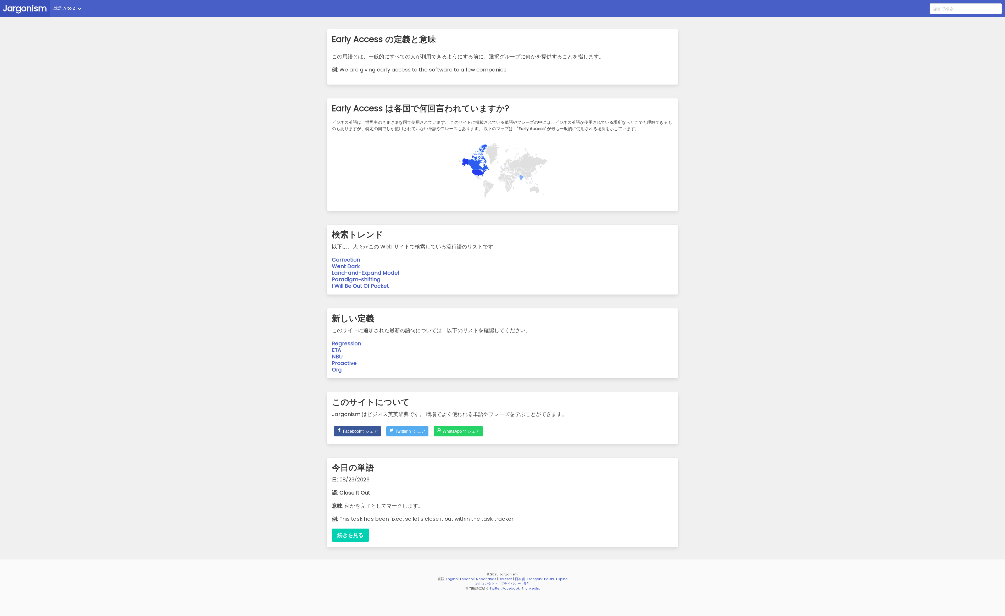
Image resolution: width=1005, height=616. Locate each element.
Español (467, 578)
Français (534, 578)
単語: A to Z (64, 8)
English (452, 578)
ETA (336, 350)
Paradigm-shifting (356, 279)
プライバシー (510, 583)
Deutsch (505, 578)
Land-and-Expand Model (365, 272)
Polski (549, 578)
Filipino (562, 578)
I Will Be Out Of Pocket (360, 286)
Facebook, (511, 588)
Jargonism (25, 8)
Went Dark (346, 266)
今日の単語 (99, 8)
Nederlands (486, 578)
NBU (337, 356)
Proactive (344, 363)
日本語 (520, 578)
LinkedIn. (533, 588)
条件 (526, 583)
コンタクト (489, 583)
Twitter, (496, 588)
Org (337, 369)
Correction (346, 259)
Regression (346, 343)
